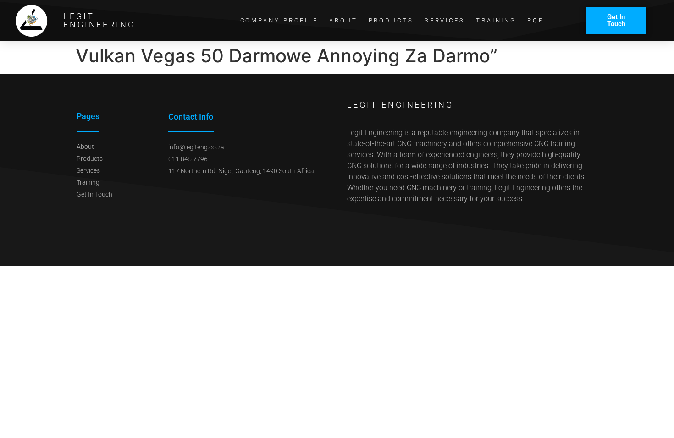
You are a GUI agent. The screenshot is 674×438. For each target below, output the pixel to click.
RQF (535, 20)
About (343, 20)
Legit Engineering (99, 20)
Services (445, 20)
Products (391, 20)
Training (496, 20)
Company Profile (279, 20)
